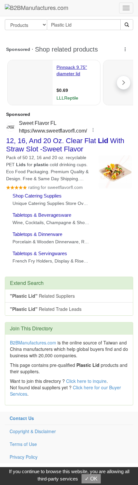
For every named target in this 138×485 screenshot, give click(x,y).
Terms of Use (23, 444)
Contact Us (22, 418)
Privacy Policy (24, 457)
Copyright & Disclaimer (33, 431)
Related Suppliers (42, 296)
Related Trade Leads (46, 309)
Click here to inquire (86, 381)
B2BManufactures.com (33, 342)
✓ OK (91, 478)
